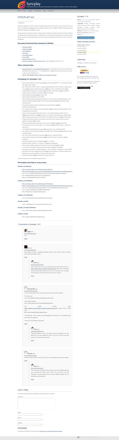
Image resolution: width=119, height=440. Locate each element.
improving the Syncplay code (92, 78)
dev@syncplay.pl (92, 83)
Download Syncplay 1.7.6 (86, 37)
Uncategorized (21, 22)
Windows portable (27, 49)
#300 (45, 129)
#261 (27, 89)
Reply (25, 238)
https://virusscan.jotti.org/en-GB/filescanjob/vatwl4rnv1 (37, 169)
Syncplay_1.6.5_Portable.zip (25, 180)
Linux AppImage (26, 51)
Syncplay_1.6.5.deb (23, 213)
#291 (45, 91)
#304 (47, 151)
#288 (39, 115)
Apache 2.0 (92, 32)
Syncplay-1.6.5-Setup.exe (24, 166)
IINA (82, 21)
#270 (61, 131)
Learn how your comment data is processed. (50, 431)
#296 (57, 123)
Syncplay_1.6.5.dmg (23, 201)
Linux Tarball (25, 57)
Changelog (37, 11)
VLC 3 (78, 21)
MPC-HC (98, 19)
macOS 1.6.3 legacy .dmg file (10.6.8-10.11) (33, 61)
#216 (56, 101)
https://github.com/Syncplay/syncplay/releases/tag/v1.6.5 (41, 308)
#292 (53, 125)
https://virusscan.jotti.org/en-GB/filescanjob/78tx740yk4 (37, 183)
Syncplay (33, 3)
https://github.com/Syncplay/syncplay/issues (43, 268)
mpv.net (32, 28)
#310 (66, 89)
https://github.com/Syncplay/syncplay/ (46, 75)
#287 (45, 141)
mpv (83, 19)
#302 (61, 117)
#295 (53, 123)
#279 (57, 145)
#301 (51, 109)
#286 (46, 89)
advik (29, 231)
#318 (37, 95)
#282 (35, 155)
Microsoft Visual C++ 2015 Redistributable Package (35, 69)
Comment (21, 397)
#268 (24, 115)
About (44, 11)
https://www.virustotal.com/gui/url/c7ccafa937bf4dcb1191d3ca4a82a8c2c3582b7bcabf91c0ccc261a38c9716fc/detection (54, 171)
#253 (54, 147)
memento (88, 21)
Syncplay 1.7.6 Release (83, 63)
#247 (48, 143)
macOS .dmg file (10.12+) (28, 59)
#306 (57, 105)
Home (19, 11)
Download (51, 11)
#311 (65, 137)
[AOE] (79, 437)
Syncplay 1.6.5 (26, 17)
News (24, 11)
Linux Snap (25, 53)
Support (30, 11)
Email (22, 417)
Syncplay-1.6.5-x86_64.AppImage (27, 207)
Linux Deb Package (27, 55)
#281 (45, 137)
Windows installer (27, 47)
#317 (61, 91)
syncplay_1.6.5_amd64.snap (25, 195)
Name (22, 412)
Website (20, 423)
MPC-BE (92, 19)
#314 (46, 135)
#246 (44, 83)
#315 (34, 121)
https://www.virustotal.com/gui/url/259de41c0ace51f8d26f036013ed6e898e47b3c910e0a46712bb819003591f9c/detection (55, 185)
